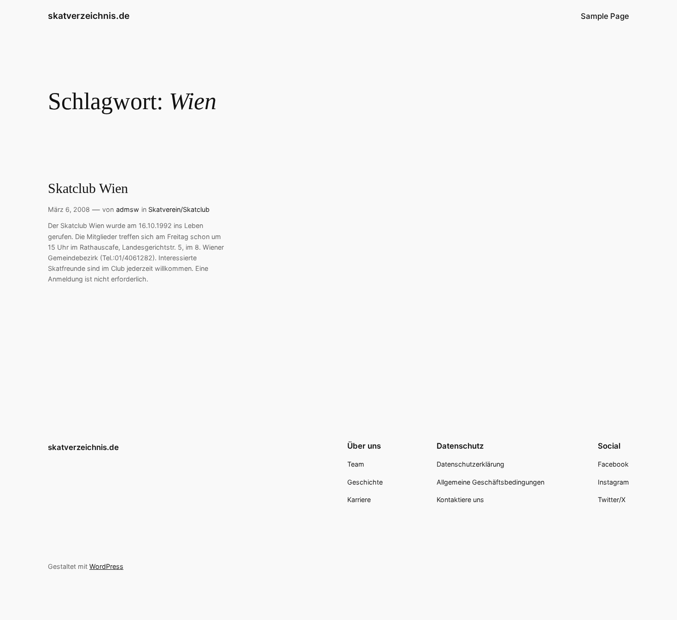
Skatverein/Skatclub (179, 209)
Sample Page (605, 16)
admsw (127, 209)
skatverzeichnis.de (88, 15)
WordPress (106, 566)
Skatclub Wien (88, 188)
